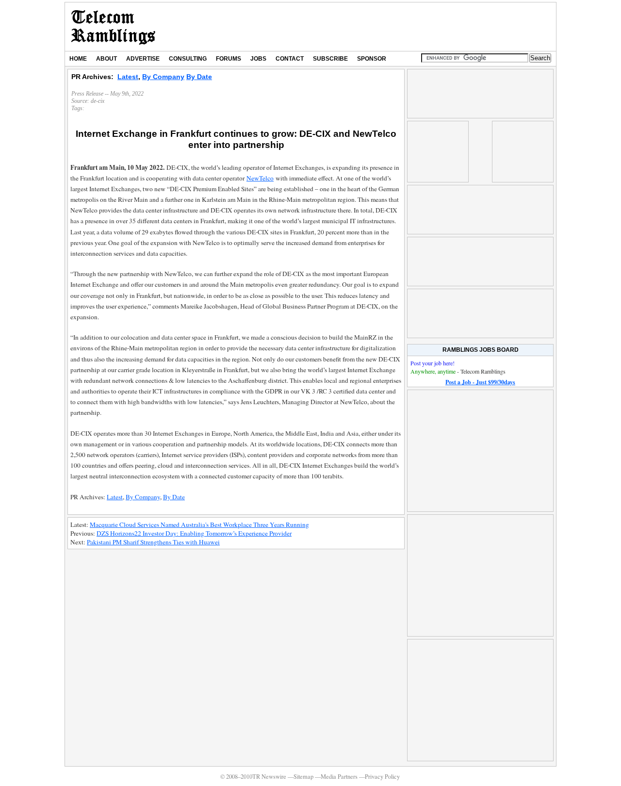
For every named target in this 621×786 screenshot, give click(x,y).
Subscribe (330, 58)
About (106, 58)
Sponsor (371, 58)
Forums (228, 58)
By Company (163, 77)
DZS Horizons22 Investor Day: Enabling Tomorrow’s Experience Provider (194, 533)
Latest (127, 77)
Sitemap (303, 776)
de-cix (97, 101)
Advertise (143, 58)
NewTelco (260, 178)
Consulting (188, 58)
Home (78, 58)
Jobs (258, 58)
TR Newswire (113, 26)
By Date (199, 77)
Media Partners (339, 776)
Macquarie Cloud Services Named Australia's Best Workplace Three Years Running (199, 524)
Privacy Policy (382, 776)
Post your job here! (432, 363)
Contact (290, 58)
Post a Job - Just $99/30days (480, 382)
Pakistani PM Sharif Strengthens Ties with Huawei (153, 542)
